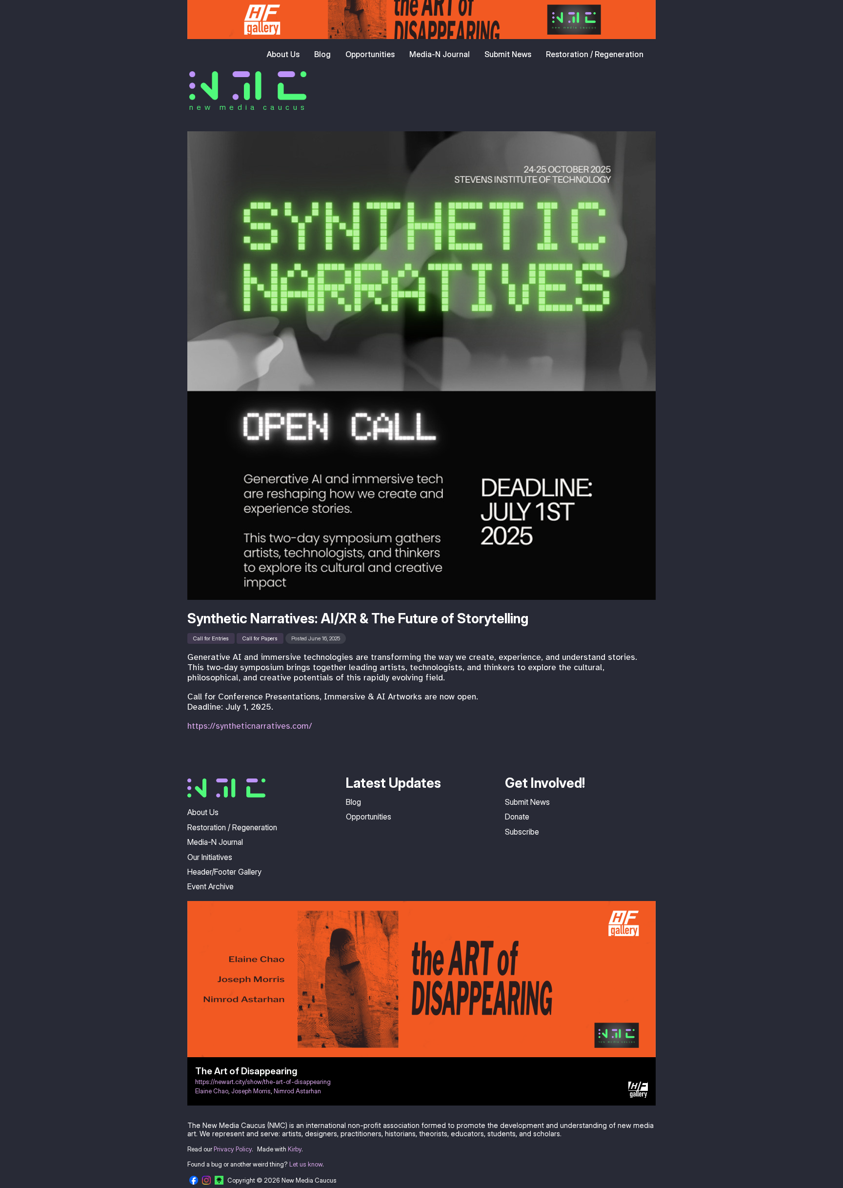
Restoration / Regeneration (594, 54)
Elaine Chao (211, 1091)
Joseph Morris (251, 1091)
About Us (283, 54)
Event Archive (210, 886)
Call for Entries (211, 638)
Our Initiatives (209, 857)
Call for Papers (260, 638)
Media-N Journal (439, 54)
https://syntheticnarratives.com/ (249, 725)
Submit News (507, 54)
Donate (517, 816)
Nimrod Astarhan (297, 1091)
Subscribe (522, 832)
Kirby (294, 1149)
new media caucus (248, 107)
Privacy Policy (233, 1149)
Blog (322, 54)
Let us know (305, 1164)
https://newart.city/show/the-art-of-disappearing (263, 1082)
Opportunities (370, 54)
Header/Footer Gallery (224, 872)
